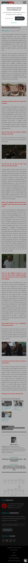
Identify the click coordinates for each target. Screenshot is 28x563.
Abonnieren (20, 18)
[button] (25, 560)
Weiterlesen (14, 22)
